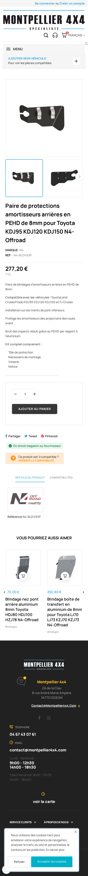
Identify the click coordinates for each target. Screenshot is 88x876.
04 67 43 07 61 (23, 734)
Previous (8, 176)
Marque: (12, 250)
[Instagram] (48, 717)
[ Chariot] (23, 576)
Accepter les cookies (51, 861)
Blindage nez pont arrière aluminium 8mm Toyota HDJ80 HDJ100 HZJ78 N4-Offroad (22, 609)
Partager (14, 436)
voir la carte (44, 801)
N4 (21, 250)
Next (79, 176)
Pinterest (51, 436)
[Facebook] (39, 717)
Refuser (19, 862)
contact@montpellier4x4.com (53, 705)
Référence (14, 517)
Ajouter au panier (34, 409)
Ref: (8, 255)
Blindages (11, 626)
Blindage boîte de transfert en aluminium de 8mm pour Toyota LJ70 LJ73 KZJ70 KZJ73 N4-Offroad (64, 611)
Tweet (33, 436)
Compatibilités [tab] (61, 477)
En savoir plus (55, 850)
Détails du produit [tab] (30, 477)
